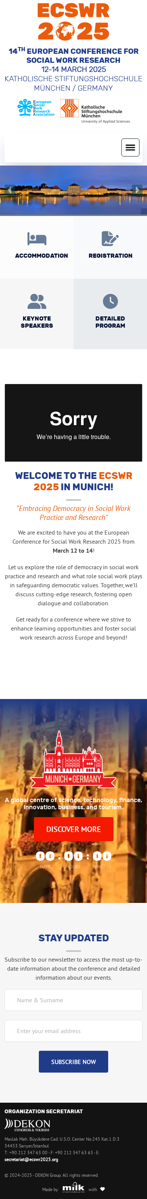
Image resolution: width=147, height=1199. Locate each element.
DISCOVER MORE (73, 829)
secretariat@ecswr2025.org (31, 1159)
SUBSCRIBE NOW (73, 1061)
